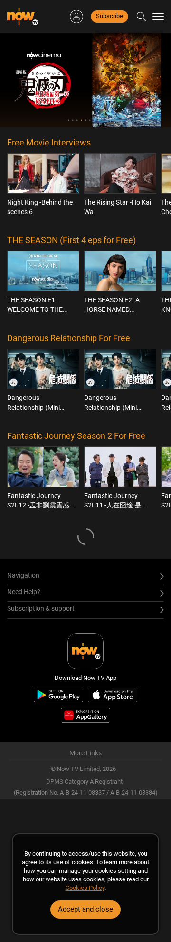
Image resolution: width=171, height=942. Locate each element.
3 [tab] (77, 120)
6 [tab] (90, 120)
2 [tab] (73, 120)
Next (150, 80)
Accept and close (85, 909)
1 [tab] (68, 120)
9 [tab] (103, 120)
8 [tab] (98, 120)
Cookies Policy (85, 887)
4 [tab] (81, 120)
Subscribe (109, 15)
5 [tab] (86, 120)
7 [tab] (94, 120)
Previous (20, 80)
